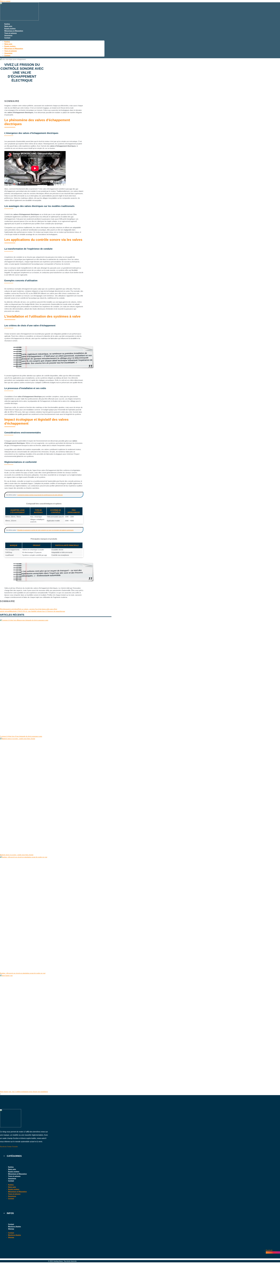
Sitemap (11, 1229)
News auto (8, 26)
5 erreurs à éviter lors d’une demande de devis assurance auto (21, 736)
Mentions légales (14, 1226)
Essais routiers (10, 28)
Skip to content (5, 1)
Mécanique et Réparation (13, 31)
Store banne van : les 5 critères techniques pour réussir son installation (24, 1091)
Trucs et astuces (10, 33)
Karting (7, 24)
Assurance (8, 35)
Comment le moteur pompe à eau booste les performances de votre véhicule (40, 495)
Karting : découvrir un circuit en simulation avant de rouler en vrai (22, 973)
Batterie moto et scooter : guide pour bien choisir (16, 855)
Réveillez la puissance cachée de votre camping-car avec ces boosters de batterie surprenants (45, 530)
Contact (7, 38)
